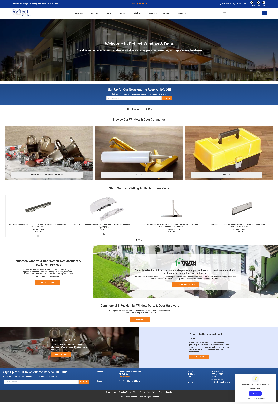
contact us (199, 357)
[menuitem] (79, 13)
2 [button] (139, 239)
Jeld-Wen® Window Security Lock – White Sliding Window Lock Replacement (104, 224)
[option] (38, 216)
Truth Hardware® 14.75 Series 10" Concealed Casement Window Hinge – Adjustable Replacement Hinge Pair (171, 225)
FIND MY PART (61, 354)
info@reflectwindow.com (220, 382)
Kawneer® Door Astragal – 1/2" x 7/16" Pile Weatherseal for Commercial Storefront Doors (37, 225)
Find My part (140, 319)
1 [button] (136, 239)
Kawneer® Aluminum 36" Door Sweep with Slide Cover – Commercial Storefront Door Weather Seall (238, 225)
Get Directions (124, 377)
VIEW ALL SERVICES (47, 283)
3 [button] (141, 239)
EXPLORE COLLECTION (185, 284)
